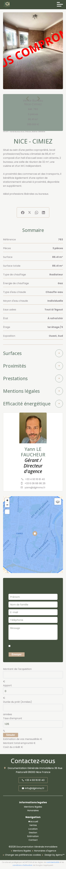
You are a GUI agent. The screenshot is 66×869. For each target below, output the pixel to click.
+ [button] (7, 500)
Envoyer (16, 654)
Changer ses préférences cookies (23, 854)
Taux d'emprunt (12, 718)
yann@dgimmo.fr (35, 487)
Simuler (10, 735)
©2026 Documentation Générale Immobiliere (33, 846)
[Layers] (57, 501)
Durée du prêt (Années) (17, 702)
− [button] (7, 505)
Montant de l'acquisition (17, 669)
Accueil (5, 131)
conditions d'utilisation (22, 865)
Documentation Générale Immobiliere (31, 768)
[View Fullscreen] (7, 511)
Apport (7, 685)
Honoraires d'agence (45, 850)
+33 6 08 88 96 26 (35, 483)
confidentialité (52, 862)
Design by (54, 854)
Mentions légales (22, 850)
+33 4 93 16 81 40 (35, 479)
